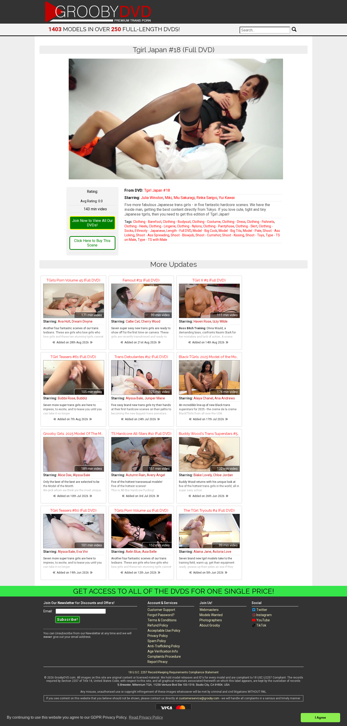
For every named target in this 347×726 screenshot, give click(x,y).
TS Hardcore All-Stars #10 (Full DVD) (141, 434)
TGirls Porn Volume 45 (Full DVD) (73, 280)
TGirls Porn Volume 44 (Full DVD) (141, 510)
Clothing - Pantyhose (218, 226)
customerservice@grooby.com (199, 698)
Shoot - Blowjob (182, 235)
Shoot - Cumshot (208, 235)
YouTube (263, 620)
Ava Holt (64, 321)
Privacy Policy (158, 636)
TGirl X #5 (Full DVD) (209, 280)
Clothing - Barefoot (147, 222)
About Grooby (209, 625)
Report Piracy (158, 662)
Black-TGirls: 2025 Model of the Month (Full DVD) (209, 357)
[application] (176, 119)
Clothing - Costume (206, 222)
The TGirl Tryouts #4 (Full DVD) (209, 510)
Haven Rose (202, 321)
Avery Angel (156, 475)
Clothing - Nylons (189, 226)
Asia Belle (149, 551)
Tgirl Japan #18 (157, 190)
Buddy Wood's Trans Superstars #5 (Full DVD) (209, 434)
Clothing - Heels (136, 226)
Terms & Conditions (162, 620)
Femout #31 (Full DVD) (141, 280)
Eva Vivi (82, 551)
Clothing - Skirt (246, 226)
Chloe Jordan (223, 475)
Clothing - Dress (233, 222)
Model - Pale (252, 231)
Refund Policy (158, 625)
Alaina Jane (202, 551)
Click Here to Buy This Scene (92, 242)
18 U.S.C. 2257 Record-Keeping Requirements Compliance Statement (173, 672)
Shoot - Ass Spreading (152, 235)
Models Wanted (211, 615)
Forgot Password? (161, 615)
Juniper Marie (154, 398)
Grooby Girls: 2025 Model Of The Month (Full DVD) (73, 434)
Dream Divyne (82, 321)
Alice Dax (65, 475)
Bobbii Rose (66, 398)
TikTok (261, 625)
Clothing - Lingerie (162, 226)
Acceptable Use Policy (164, 630)
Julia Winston (152, 197)
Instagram (264, 615)
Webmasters (209, 610)
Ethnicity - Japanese (150, 231)
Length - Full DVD (178, 231)
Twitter (261, 610)
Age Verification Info (163, 651)
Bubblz (82, 398)
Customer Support (161, 610)
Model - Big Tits (230, 231)
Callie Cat (133, 321)
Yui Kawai (227, 197)
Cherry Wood (150, 321)
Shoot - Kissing (233, 235)
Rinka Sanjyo (206, 197)
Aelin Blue (133, 551)
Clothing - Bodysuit (177, 222)
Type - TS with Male (152, 240)
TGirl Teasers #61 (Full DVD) (73, 357)
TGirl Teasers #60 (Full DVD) (73, 510)
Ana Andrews (225, 398)
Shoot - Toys (254, 235)
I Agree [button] (320, 717)
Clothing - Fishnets (260, 222)
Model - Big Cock (205, 231)
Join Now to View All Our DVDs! (92, 222)
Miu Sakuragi (184, 197)
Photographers (210, 620)
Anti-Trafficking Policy (164, 646)
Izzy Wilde (220, 321)
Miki (168, 197)
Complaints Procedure (164, 656)
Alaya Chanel (203, 398)
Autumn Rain (135, 475)
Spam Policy (157, 641)
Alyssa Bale (134, 398)
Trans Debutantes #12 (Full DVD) (141, 357)
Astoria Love (222, 551)
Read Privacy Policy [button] (146, 717)
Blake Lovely (203, 475)
